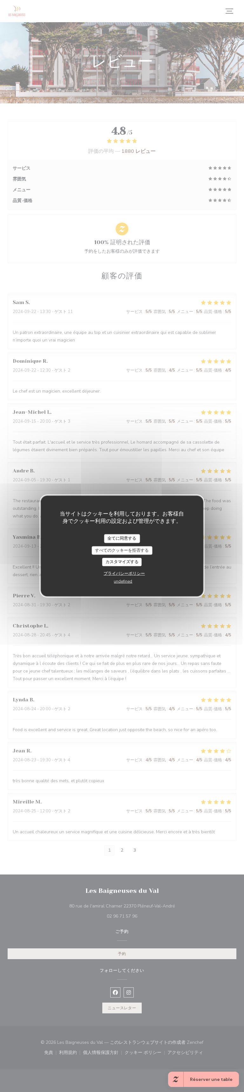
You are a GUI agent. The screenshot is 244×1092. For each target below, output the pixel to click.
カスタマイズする (122, 562)
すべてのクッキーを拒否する (122, 550)
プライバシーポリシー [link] (124, 573)
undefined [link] (123, 581)
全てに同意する (121, 538)
